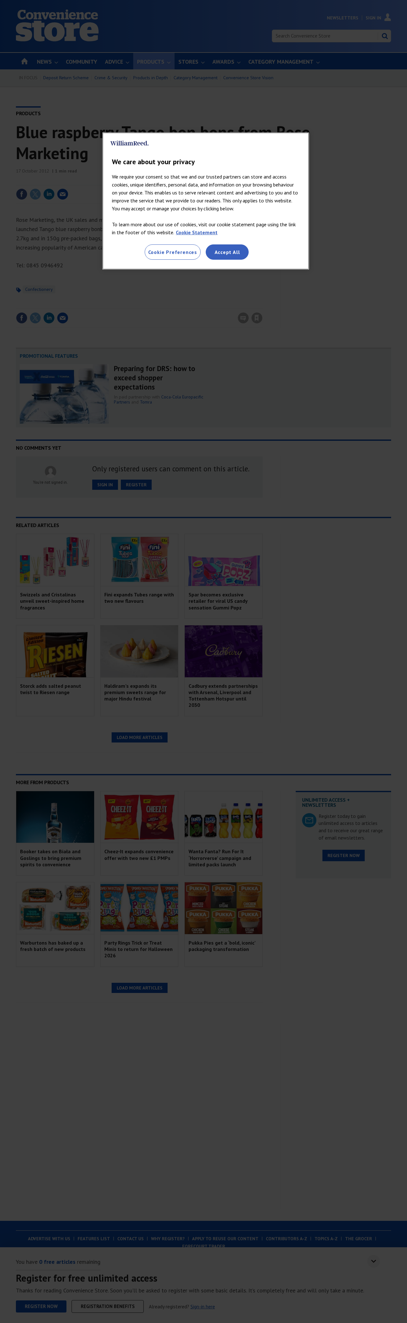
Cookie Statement (196, 232)
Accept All (227, 252)
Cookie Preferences (172, 252)
